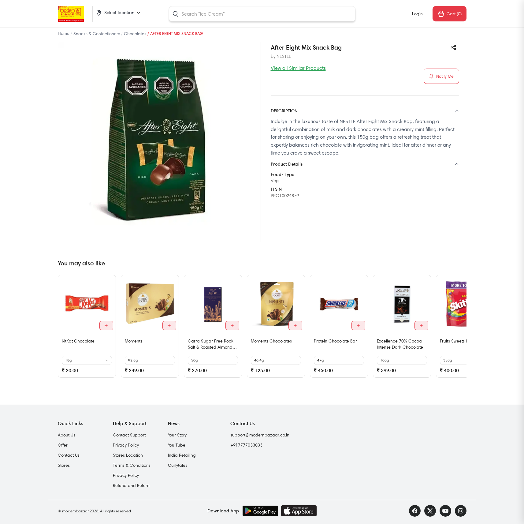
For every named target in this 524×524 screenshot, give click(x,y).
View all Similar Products (298, 68)
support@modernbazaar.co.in (259, 435)
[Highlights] (365, 164)
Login (417, 14)
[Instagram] (460, 511)
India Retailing (182, 455)
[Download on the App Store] (299, 511)
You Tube (176, 445)
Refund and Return (131, 485)
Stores (64, 465)
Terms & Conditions (132, 465)
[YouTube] (445, 511)
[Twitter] (430, 511)
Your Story (177, 435)
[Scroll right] (460, 328)
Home (63, 33)
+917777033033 (246, 445)
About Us (66, 435)
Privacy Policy (126, 445)
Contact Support (129, 435)
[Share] (453, 47)
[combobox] (262, 13)
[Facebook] (415, 511)
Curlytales (177, 465)
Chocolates (135, 34)
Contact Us (69, 455)
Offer (63, 445)
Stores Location (128, 455)
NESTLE (284, 56)
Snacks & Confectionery (96, 34)
